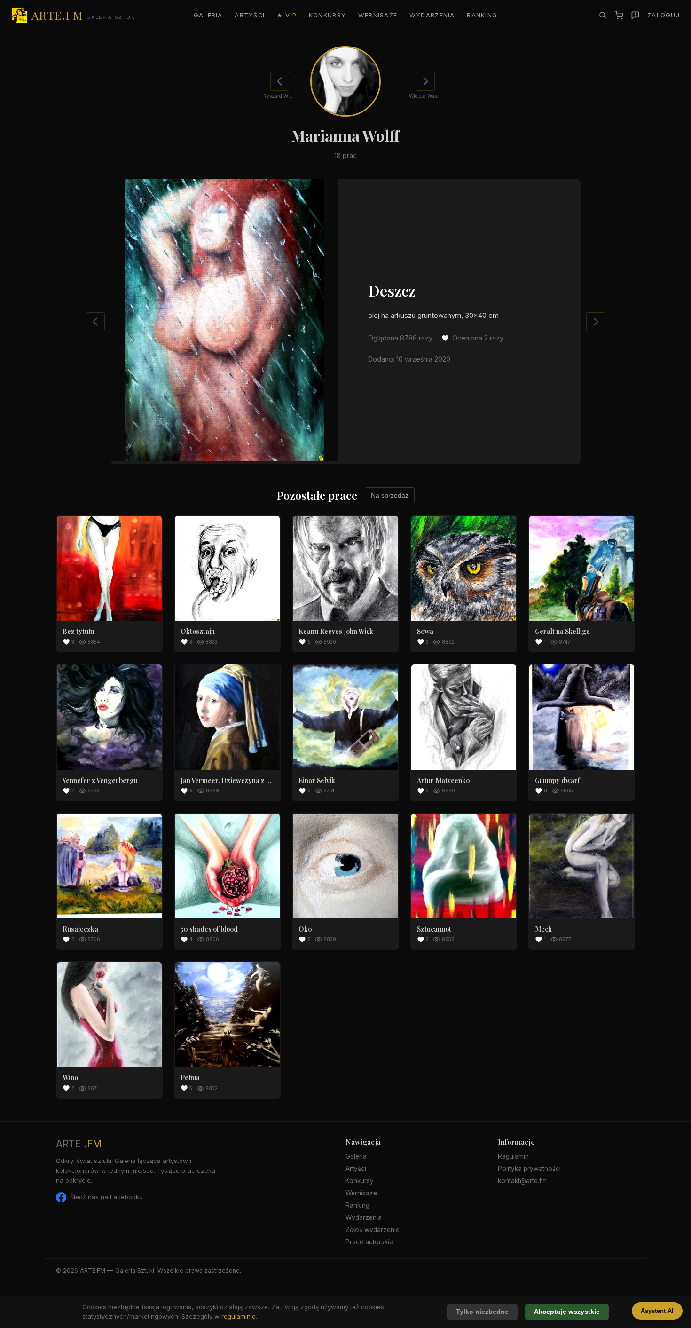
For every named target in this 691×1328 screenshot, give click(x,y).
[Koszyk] (618, 15)
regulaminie (238, 1316)
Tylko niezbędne (482, 1311)
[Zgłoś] (635, 15)
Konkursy (327, 15)
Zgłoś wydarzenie (373, 1229)
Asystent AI (657, 1310)
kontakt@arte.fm (522, 1181)
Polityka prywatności (529, 1168)
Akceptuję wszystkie (567, 1311)
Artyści (250, 15)
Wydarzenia (432, 15)
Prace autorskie (369, 1242)
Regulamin (513, 1156)
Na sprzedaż (389, 495)
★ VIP (287, 15)
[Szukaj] (602, 15)
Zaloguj (663, 15)
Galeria (208, 15)
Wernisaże (378, 15)
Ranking (482, 15)
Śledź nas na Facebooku (106, 1197)
